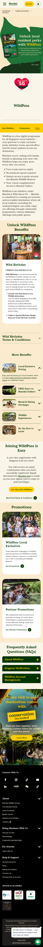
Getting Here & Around (11, 877)
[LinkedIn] (5, 786)
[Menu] (4, 4)
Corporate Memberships (12, 840)
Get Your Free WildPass (21, 489)
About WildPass (14, 659)
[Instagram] (16, 779)
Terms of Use (33, 925)
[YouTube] (37, 779)
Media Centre (7, 814)
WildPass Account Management (15, 678)
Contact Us (6, 873)
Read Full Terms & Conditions (19, 498)
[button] (4, 4)
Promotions (25, 128)
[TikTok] (26, 779)
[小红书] (16, 786)
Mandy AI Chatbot (9, 869)
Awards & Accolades (10, 818)
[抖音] (37, 786)
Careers (6, 822)
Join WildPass (8, 128)
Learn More (22, 738)
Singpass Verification (17, 668)
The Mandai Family (9, 807)
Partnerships (7, 836)
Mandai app (24, 476)
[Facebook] (5, 779)
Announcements (9, 862)
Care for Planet (8, 810)
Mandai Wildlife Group (11, 803)
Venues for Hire (8, 833)
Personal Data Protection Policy (21, 943)
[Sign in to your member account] (38, 4)
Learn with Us (7, 851)
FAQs (38, 128)
